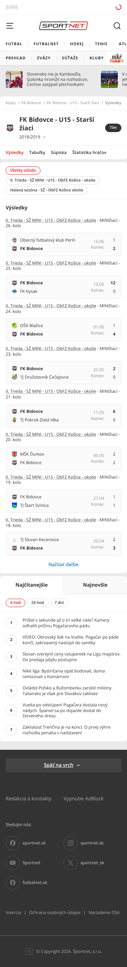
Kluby (11, 103)
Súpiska (59, 152)
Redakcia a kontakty (29, 798)
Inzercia (13, 912)
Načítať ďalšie (63, 564)
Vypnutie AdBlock (84, 798)
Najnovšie (95, 585)
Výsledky (15, 152)
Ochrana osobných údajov (54, 912)
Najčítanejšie (32, 585)
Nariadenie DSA (104, 912)
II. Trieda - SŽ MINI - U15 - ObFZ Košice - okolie (51, 220)
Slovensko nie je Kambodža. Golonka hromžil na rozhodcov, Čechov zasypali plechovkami (57, 79)
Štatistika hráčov (89, 152)
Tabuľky (37, 152)
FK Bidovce (31, 103)
